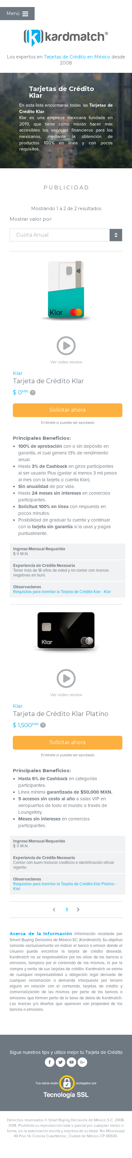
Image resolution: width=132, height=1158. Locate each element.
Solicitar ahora (68, 410)
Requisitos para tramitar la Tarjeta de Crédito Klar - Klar (62, 592)
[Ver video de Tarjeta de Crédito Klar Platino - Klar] (66, 683)
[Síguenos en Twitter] (60, 1062)
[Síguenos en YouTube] (71, 1062)
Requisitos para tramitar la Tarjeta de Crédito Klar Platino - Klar (64, 886)
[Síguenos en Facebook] (49, 1062)
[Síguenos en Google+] (82, 1062)
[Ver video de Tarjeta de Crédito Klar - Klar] (66, 350)
